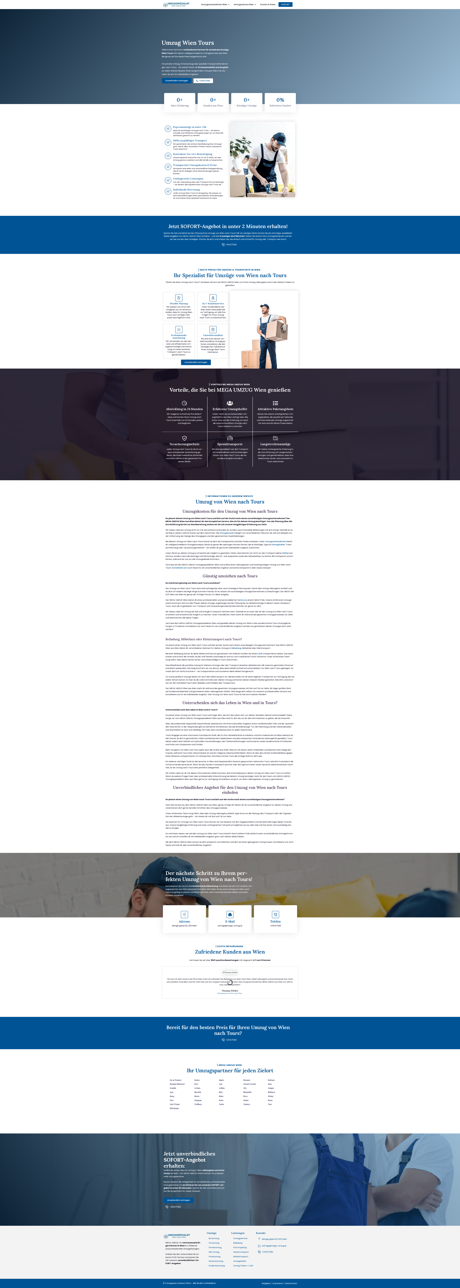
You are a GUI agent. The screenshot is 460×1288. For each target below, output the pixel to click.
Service (241, 600)
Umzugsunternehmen (275, 541)
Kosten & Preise (267, 4)
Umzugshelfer (278, 544)
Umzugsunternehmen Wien (214, 4)
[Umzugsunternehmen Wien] (176, 4)
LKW (260, 653)
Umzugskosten (226, 533)
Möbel (285, 553)
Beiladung (236, 648)
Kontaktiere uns (179, 567)
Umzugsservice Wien (244, 4)
